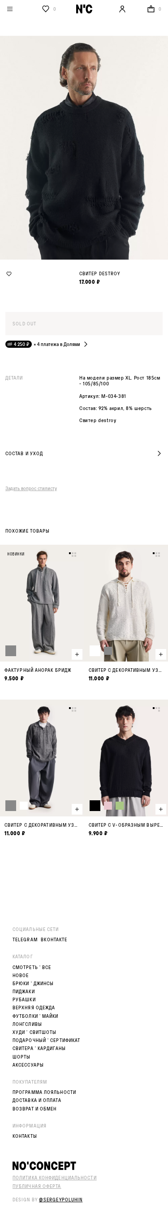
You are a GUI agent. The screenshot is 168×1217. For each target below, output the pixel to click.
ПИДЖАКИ (24, 992)
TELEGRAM (25, 940)
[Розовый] (108, 806)
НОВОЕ (21, 975)
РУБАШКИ (24, 1000)
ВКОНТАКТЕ (54, 940)
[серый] (10, 650)
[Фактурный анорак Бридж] (42, 613)
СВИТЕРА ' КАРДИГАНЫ (39, 1048)
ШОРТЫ (22, 1057)
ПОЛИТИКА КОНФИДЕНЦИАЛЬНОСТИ (55, 1177)
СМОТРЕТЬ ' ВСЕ (32, 967)
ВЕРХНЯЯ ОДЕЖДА (34, 1008)
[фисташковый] (120, 806)
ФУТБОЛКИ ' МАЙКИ (36, 1016)
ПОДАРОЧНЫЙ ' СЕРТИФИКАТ (46, 1040)
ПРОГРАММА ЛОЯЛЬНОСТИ (44, 1092)
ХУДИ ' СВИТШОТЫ (35, 1032)
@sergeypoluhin (60, 1199)
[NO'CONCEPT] (84, 1165)
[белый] (95, 650)
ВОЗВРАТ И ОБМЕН (35, 1109)
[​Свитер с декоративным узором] (42, 768)
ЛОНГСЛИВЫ (27, 1024)
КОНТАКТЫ (25, 1136)
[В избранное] (9, 274)
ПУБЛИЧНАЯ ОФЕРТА (37, 1186)
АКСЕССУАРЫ (28, 1065)
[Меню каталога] (22, 9)
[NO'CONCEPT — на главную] (84, 9)
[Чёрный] (95, 805)
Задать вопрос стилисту (31, 488)
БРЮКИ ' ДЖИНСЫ (33, 983)
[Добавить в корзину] (77, 654)
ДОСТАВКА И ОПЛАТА (37, 1100)
